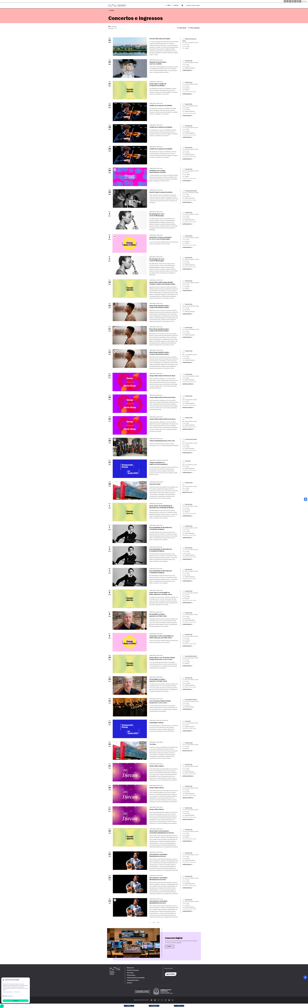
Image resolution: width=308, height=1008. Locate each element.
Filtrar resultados (195, 28)
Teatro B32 (188, 461)
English (193, 5)
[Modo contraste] (182, 5)
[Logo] (118, 5)
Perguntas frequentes (133, 970)
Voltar (112, 10)
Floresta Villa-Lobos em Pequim (160, 39)
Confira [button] (169, 946)
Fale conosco (130, 972)
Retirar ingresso (186, 180)
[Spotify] (169, 1000)
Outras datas (182, 28)
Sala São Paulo (188, 60)
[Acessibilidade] (305, 977)
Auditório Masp (189, 482)
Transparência (154, 1005)
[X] (295, 1)
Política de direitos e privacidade (136, 977)
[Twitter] (162, 1000)
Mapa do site (130, 967)
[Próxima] (158, 922)
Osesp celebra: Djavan (156, 766)
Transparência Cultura (133, 980)
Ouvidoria (129, 982)
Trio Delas (152, 744)
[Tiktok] (290, 1)
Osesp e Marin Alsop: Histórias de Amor (162, 376)
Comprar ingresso (187, 70)
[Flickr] (285, 1)
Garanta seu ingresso (187, 407)
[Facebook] (300, 1)
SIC (179, 1005)
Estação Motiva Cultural (191, 190)
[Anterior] (150, 922)
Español (198, 5)
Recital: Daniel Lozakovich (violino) (161, 192)
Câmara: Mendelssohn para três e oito (162, 441)
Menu (169, 5)
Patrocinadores (131, 975)
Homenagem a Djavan (156, 722)
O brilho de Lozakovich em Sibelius (160, 105)
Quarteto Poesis (155, 484)
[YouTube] (292, 1)
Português (188, 5)
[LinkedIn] (287, 1)
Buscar (176, 5)
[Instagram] (297, 1)
